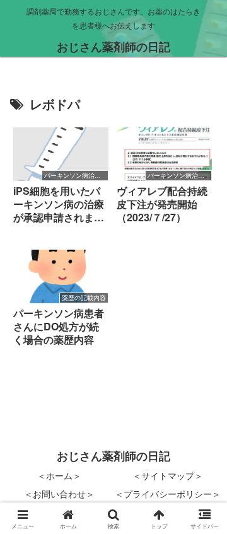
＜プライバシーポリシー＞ (168, 493)
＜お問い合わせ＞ (59, 493)
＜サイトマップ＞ (167, 475)
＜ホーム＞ (59, 475)
